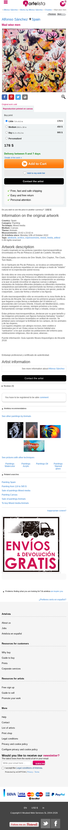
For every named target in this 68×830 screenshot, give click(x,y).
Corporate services (11, 668)
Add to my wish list (36, 173)
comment (44, 397)
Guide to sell (8, 693)
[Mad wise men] (34, 60)
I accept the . (24, 768)
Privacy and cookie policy (15, 744)
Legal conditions (10, 738)
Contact (6, 722)
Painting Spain (9, 482)
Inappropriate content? (56, 511)
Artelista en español (12, 633)
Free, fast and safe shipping (26, 190)
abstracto (12, 237)
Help (4, 717)
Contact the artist (33, 181)
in (43, 808)
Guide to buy (8, 658)
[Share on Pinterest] (11, 97)
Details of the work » (13, 158)
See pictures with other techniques (18, 457)
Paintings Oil (42, 464)
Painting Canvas (9, 495)
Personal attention (20, 200)
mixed (43, 237)
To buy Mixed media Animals (15, 503)
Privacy (30, 772)
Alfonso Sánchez (11, 10)
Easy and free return (22, 195)
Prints (5, 663)
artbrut (57, 237)
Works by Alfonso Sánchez (31, 10)
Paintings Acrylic (25, 465)
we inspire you (57, 591)
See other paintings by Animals (16, 416)
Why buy (6, 652)
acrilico (20, 237)
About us (6, 623)
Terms (37, 772)
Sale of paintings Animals (14, 499)
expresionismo (32, 237)
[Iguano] (34, 446)
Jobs (4, 628)
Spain (36, 19)
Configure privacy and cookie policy (20, 749)
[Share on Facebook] (4, 97)
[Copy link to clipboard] (25, 97)
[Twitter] (45, 823)
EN (25, 808)
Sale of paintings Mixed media (16, 490)
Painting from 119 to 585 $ (14, 486)
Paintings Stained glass (58, 466)
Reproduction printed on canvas (18, 109)
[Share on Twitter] (18, 97)
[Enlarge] (63, 98)
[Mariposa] (50, 431)
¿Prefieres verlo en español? (52, 599)
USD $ (48, 210)
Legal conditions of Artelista (29, 768)
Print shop (7, 733)
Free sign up (8, 687)
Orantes (48, 10)
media (50, 237)
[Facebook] (55, 823)
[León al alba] (15, 430)
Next (59, 14)
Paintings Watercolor (10, 465)
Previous (52, 14)
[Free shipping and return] (31, 544)
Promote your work (11, 698)
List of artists (8, 728)
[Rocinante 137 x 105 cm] (32, 430)
